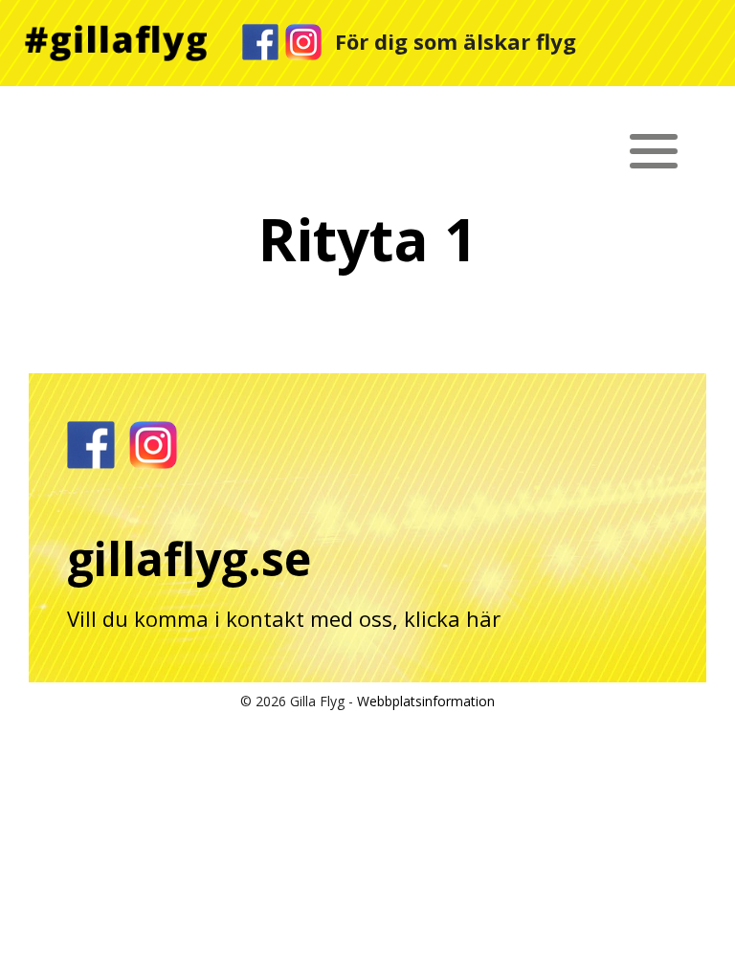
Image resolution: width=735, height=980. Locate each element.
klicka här (452, 618)
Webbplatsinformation (426, 701)
